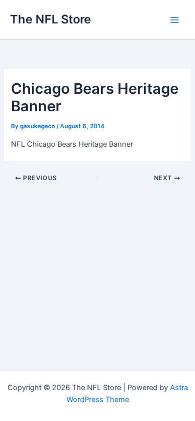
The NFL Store (50, 19)
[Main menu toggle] (174, 19)
